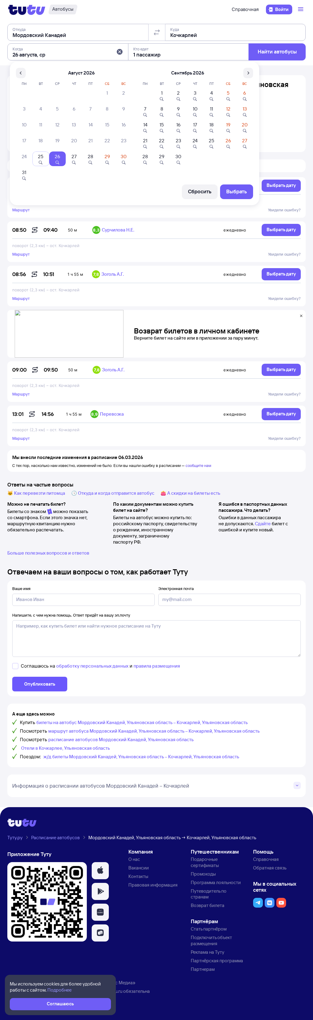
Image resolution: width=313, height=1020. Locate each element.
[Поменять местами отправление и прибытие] (156, 32)
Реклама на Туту (207, 952)
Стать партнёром (208, 929)
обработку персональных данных (92, 666)
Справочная (245, 9)
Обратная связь (269, 868)
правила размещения (157, 666)
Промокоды (203, 874)
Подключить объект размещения (211, 940)
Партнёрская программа (217, 961)
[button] (119, 51)
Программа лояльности (216, 882)
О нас (134, 859)
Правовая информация (153, 885)
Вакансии (138, 868)
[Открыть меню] (301, 9)
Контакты (138, 876)
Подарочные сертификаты (205, 862)
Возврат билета (207, 905)
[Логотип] (26, 9)
